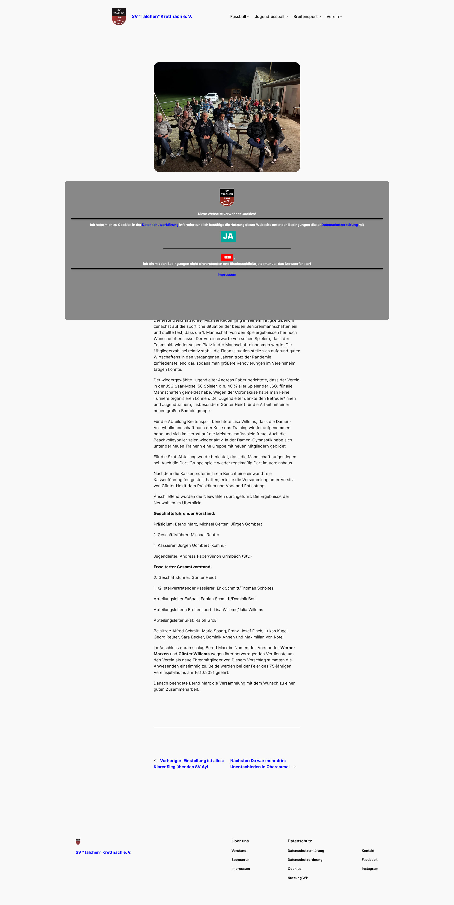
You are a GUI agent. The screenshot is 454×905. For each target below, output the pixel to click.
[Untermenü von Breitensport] (320, 16)
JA (228, 236)
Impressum (227, 274)
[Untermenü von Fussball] (248, 16)
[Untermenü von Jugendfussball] (286, 16)
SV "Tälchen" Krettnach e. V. (162, 16)
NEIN (227, 257)
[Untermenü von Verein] (341, 16)
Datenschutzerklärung (160, 225)
